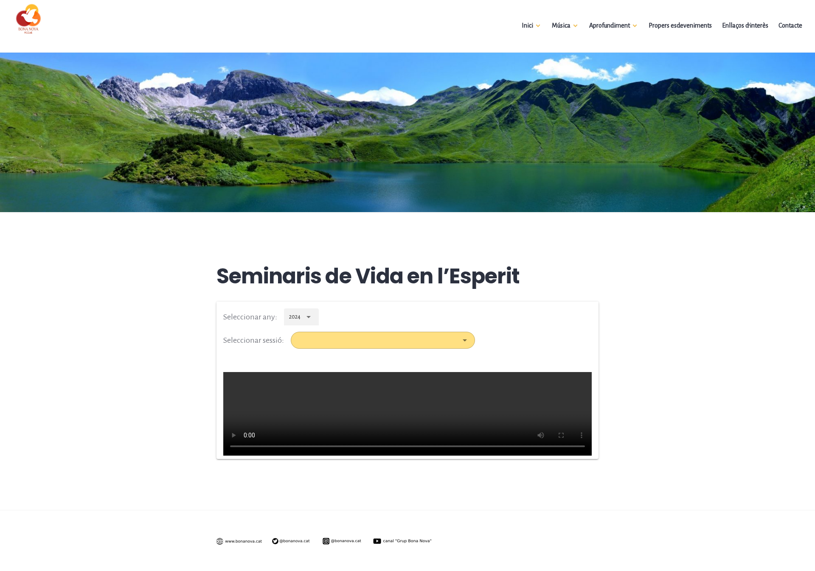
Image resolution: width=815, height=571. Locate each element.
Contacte (790, 25)
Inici (527, 25)
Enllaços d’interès (745, 25)
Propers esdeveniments (680, 25)
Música (561, 25)
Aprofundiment (609, 25)
